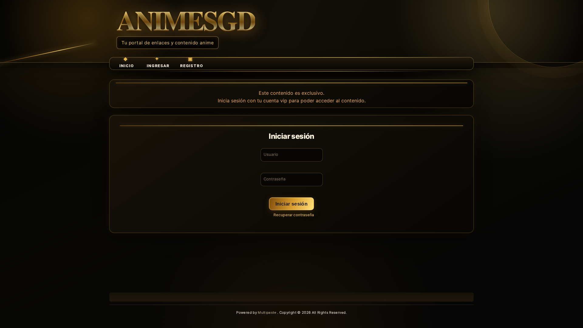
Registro (191, 65)
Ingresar (158, 65)
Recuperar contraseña (294, 215)
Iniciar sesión (291, 204)
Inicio (126, 65)
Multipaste (267, 312)
